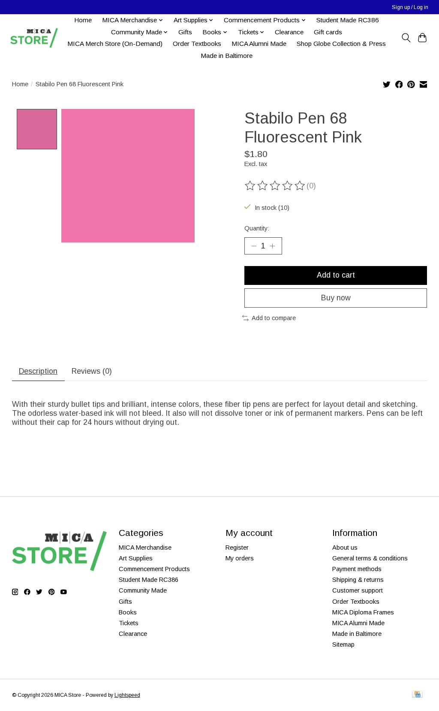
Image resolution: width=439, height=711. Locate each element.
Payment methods (357, 569)
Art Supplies (136, 558)
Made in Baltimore (227, 55)
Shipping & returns (358, 579)
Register (237, 547)
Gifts (185, 32)
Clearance (289, 32)
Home (83, 20)
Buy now (336, 297)
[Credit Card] (417, 695)
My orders (240, 558)
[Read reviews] (275, 185)
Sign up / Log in (410, 7)
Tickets (128, 623)
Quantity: (256, 228)
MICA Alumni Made (259, 43)
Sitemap (343, 644)
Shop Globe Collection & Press (341, 43)
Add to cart (336, 275)
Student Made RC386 (347, 20)
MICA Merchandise (145, 547)
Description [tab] (38, 371)
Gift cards (328, 32)
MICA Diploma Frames (363, 612)
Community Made (143, 590)
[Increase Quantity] (272, 246)
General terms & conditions (370, 558)
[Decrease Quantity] (254, 246)
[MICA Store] (33, 38)
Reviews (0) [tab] (92, 371)
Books (128, 612)
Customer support (357, 590)
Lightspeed (127, 695)
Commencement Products (154, 569)
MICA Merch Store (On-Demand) (114, 43)
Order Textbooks (197, 43)
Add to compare (274, 318)
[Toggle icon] (406, 37)
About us (345, 547)
